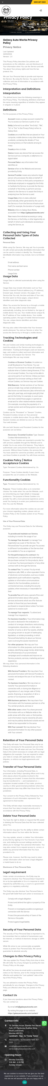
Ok (25, 1082)
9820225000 (14, 1040)
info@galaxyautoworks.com (26, 1007)
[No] (45, 1078)
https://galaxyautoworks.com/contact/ (23, 1013)
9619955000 (25, 1040)
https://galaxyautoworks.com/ (32, 213)
